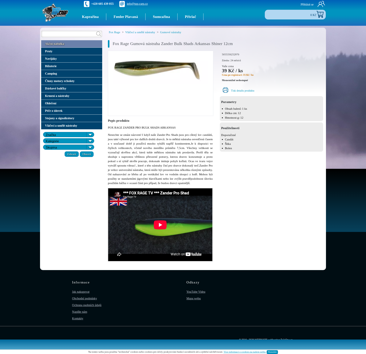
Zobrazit (71, 154)
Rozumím (272, 352)
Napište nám (79, 311)
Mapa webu (193, 298)
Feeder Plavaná (126, 17)
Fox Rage (114, 32)
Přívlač (190, 17)
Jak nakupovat (80, 291)
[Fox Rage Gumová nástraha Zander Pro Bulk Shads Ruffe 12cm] (160, 68)
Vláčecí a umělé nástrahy (140, 32)
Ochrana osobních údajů (86, 305)
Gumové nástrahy (170, 32)
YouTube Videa (195, 291)
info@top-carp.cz (137, 3)
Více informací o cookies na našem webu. (245, 352)
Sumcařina (161, 17)
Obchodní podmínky (84, 298)
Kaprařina (90, 17)
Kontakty (77, 318)
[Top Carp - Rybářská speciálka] (55, 12)
